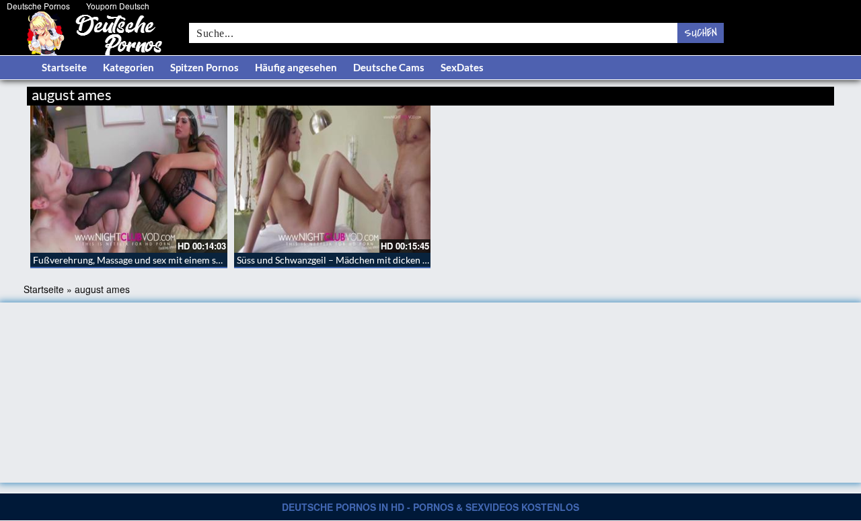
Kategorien (128, 67)
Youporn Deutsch (117, 5)
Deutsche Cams (388, 67)
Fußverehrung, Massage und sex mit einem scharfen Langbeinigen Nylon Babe (194, 260)
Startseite (64, 67)
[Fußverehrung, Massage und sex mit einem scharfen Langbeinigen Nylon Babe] (128, 179)
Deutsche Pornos (38, 5)
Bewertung (809, 92)
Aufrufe (765, 92)
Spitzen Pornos (204, 67)
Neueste (725, 92)
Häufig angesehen (296, 67)
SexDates (462, 67)
